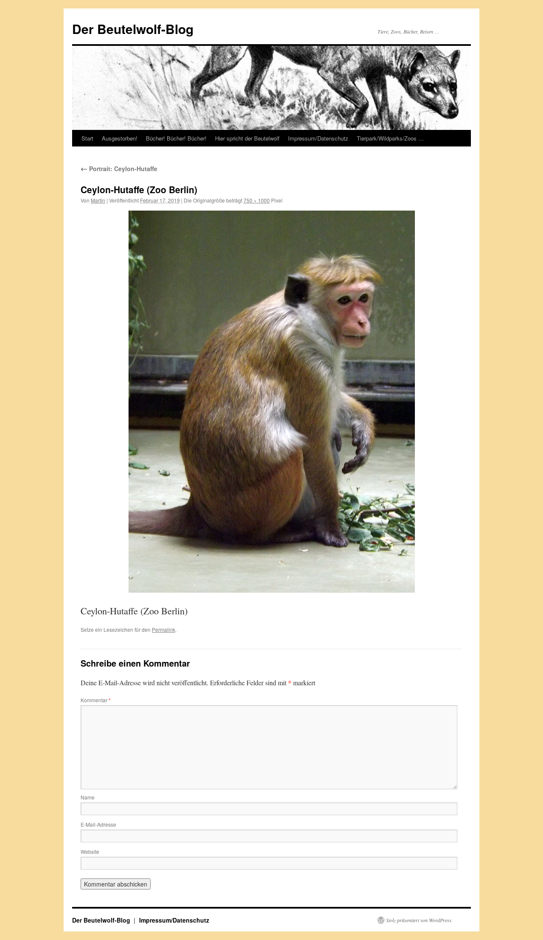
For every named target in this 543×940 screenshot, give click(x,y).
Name (88, 797)
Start (87, 138)
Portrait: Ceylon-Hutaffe (119, 168)
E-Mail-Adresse (98, 824)
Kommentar (96, 700)
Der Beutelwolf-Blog (132, 29)
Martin (98, 200)
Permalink (163, 629)
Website (90, 851)
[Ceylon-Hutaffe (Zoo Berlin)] (271, 402)
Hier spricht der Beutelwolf (247, 138)
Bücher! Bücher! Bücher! (176, 138)
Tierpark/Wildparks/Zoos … (390, 138)
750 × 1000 (257, 200)
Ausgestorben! (119, 138)
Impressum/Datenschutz (318, 138)
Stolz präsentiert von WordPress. (419, 920)
